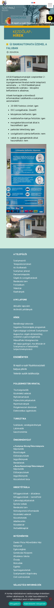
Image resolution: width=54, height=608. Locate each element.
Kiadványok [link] (18, 291)
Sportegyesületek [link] (21, 570)
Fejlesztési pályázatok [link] (24, 400)
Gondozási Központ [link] (22, 552)
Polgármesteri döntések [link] (25, 407)
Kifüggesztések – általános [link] (26, 493)
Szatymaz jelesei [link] (21, 270)
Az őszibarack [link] (19, 267)
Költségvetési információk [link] (26, 510)
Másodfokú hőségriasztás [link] (25, 340)
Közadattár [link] (18, 524)
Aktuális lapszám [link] (21, 305)
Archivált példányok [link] (22, 309)
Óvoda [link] (16, 559)
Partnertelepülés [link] (21, 274)
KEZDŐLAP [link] (22, 31)
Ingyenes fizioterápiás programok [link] (29, 327)
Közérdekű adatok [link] (22, 393)
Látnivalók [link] (18, 428)
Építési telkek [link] (20, 503)
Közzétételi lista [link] (21, 479)
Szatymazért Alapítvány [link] (25, 573)
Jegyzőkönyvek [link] (20, 459)
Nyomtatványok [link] (21, 403)
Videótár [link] (17, 288)
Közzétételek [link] (20, 517)
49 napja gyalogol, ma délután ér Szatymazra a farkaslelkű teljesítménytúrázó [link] (29, 346)
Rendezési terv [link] (20, 281)
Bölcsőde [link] (17, 563)
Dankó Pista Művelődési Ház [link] (27, 542)
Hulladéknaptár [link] (20, 528)
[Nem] (50, 598)
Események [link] (18, 17)
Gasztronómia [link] (20, 431)
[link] (50, 18)
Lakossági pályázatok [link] (23, 500)
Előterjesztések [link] (21, 455)
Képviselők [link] (18, 448)
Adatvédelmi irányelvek (35, 604)
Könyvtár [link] (17, 545)
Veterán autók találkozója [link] (26, 373)
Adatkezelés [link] (19, 521)
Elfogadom (15, 604)
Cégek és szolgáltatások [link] (25, 277)
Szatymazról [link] (19, 260)
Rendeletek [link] (18, 462)
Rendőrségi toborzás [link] (23, 323)
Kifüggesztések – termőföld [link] (27, 496)
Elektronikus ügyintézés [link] (24, 410)
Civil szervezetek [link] (21, 576)
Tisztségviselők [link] (21, 389)
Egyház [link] (16, 566)
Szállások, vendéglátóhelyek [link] (27, 424)
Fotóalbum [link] (18, 284)
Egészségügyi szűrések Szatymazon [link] (30, 330)
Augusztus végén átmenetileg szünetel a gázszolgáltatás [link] (27, 335)
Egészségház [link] (19, 549)
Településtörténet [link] (22, 264)
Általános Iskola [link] (21, 556)
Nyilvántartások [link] (21, 396)
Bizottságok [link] (19, 452)
